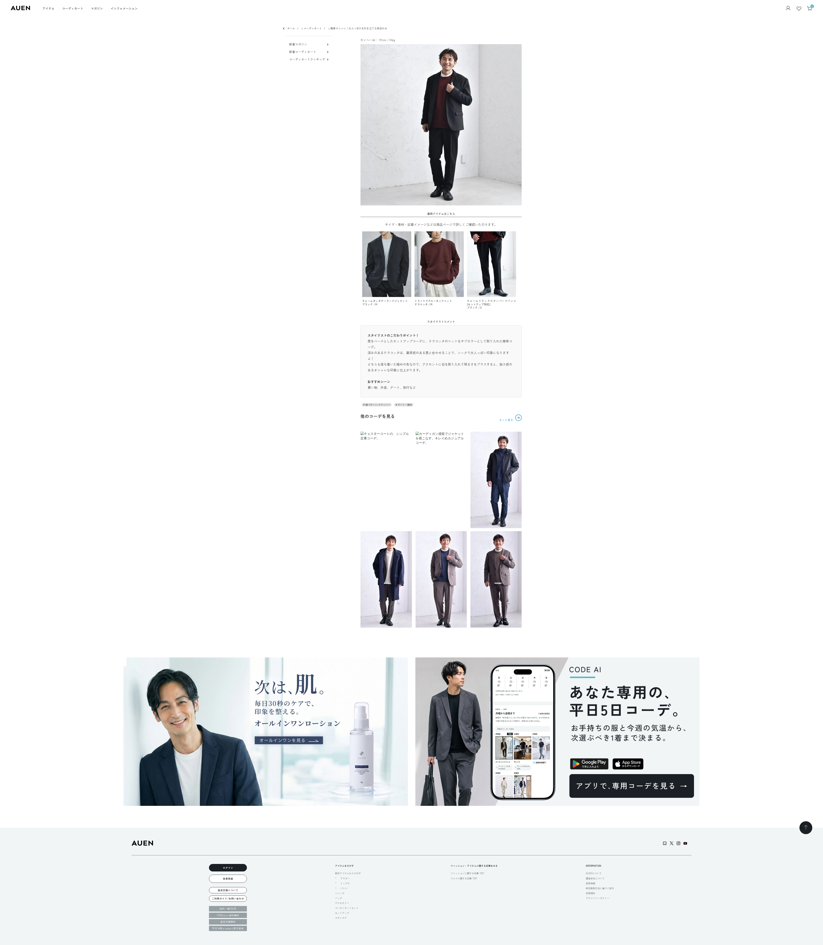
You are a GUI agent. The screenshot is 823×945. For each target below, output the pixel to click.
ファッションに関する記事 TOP (467, 873)
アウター (345, 878)
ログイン (228, 867)
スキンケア (341, 917)
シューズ (339, 893)
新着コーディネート (302, 52)
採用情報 (590, 883)
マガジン (97, 8)
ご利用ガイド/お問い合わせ (228, 898)
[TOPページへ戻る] (805, 827)
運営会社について (595, 878)
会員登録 (228, 878)
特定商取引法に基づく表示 (600, 888)
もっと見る (506, 420)
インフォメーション (124, 8)
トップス (345, 883)
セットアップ (342, 913)
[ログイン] (788, 8)
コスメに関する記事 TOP (464, 878)
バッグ (338, 898)
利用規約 (590, 893)
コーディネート (72, 8)
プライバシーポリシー (597, 898)
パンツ (343, 888)
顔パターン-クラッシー (377, 404)
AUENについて (594, 873)
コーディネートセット (347, 908)
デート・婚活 (404, 404)
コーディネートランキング (307, 59)
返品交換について (228, 890)
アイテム (48, 8)
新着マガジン (298, 44)
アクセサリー (342, 903)
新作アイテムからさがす (348, 873)
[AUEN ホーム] (20, 9)
